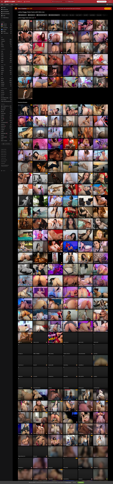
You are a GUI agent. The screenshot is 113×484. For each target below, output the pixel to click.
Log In (110, 1)
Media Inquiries (3, 154)
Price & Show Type (41, 15)
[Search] (66, 1)
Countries (31, 15)
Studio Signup (3, 161)
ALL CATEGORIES (7, 143)
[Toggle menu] (2, 1)
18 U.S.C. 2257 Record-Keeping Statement (5, 166)
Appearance (22, 15)
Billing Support (3, 151)
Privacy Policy (3, 156)
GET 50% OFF (107, 8)
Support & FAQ (3, 149)
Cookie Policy (68, 482)
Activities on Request (54, 15)
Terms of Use (3, 158)
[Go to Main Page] (10, 1)
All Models (3, 163)
